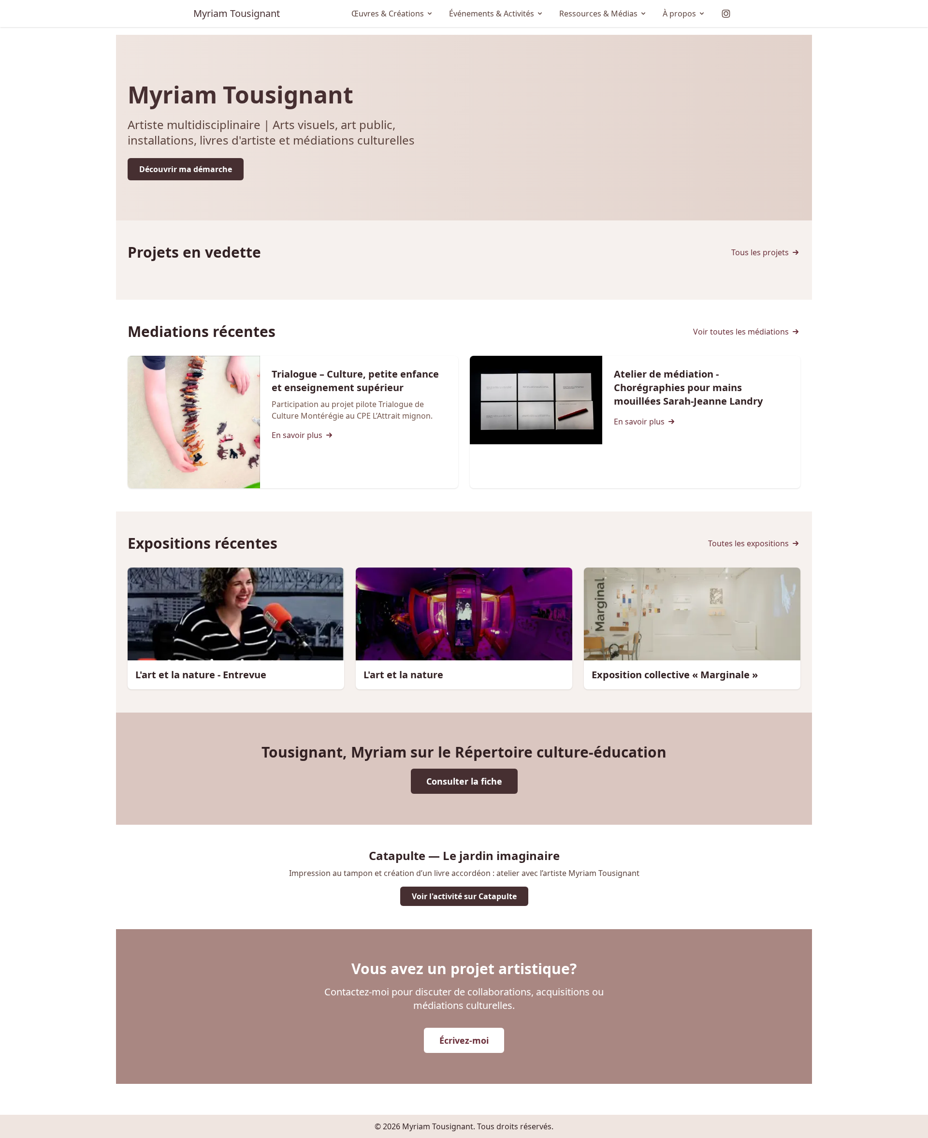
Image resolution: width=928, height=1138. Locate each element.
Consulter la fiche (464, 781)
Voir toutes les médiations (741, 331)
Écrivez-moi (464, 1040)
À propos (679, 13)
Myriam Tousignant (236, 13)
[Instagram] (726, 13)
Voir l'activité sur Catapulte (464, 896)
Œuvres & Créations (387, 13)
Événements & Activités (491, 13)
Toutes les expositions (748, 543)
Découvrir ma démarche (185, 169)
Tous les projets (760, 252)
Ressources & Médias (598, 13)
